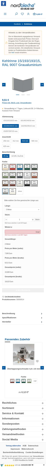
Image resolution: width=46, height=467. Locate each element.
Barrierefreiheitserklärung (13, 452)
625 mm (6, 146)
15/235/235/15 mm (28, 126)
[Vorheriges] (4, 84)
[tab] (22, 314)
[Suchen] (16, 13)
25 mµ (5, 156)
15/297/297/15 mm (10, 131)
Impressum (15, 449)
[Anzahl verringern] (6, 220)
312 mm (16, 141)
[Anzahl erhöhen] (32, 220)
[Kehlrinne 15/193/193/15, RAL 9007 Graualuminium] (23, 85)
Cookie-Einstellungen (34, 452)
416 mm (25, 141)
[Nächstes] (42, 84)
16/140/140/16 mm (27, 120)
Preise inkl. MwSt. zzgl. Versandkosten (16, 103)
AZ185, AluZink (17, 156)
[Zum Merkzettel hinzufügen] (37, 361)
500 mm (34, 141)
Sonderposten (10, 423)
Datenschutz (33, 446)
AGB (24, 446)
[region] (23, 85)
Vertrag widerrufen (13, 446)
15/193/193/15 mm (10, 126)
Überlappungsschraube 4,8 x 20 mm (23, 369)
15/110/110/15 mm (10, 120)
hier (12, 52)
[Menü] (5, 13)
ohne (20, 191)
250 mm (6, 141)
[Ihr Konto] (28, 13)
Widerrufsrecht (28, 449)
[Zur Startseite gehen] (23, 6)
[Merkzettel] (22, 13)
